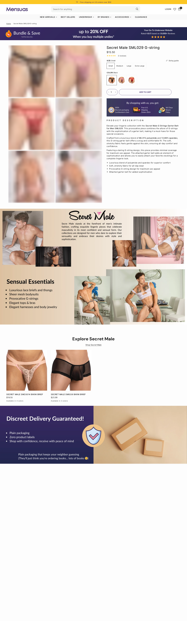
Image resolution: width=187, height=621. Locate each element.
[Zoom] (49, 50)
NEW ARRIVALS (47, 17)
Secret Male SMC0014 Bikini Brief (24, 394)
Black (112, 80)
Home (8, 23)
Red (132, 80)
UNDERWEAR (85, 17)
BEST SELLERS (68, 17)
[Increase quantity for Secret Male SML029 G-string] (116, 92)
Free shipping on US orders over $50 (95, 2)
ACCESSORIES (122, 17)
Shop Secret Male (93, 345)
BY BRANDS (103, 17)
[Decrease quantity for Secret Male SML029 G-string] (109, 92)
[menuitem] (48, 17)
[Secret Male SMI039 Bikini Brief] (71, 370)
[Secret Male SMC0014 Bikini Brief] (26, 370)
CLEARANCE (141, 17)
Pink (122, 80)
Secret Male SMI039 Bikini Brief (68, 394)
